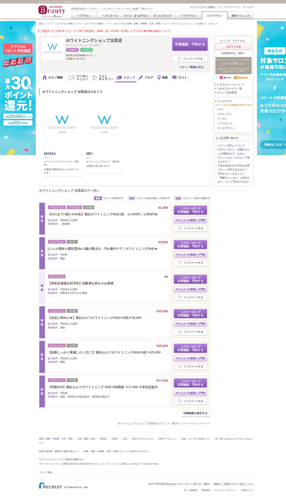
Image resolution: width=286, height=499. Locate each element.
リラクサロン (189, 15)
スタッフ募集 (46, 472)
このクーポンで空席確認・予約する (190, 210)
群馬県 (103, 439)
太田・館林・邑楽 (86, 439)
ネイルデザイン (225, 128)
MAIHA (50, 154)
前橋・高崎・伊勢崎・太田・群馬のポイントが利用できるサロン (116, 451)
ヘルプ (250, 7)
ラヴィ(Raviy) (145, 464)
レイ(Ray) (133, 464)
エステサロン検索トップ (207, 7)
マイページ (233, 7)
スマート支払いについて (231, 145)
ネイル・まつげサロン (136, 15)
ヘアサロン (84, 15)
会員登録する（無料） (233, 53)
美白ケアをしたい (168, 439)
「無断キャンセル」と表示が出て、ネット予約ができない (234, 179)
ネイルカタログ (162, 15)
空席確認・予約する (190, 44)
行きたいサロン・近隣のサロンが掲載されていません (234, 151)
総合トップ (44, 23)
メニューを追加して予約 (191, 220)
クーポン (222, 118)
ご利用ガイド (247, 490)
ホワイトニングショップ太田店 (94, 40)
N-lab (155, 464)
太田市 (114, 439)
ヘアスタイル (110, 15)
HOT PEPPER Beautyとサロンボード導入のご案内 (179, 484)
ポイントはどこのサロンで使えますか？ (234, 159)
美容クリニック (240, 15)
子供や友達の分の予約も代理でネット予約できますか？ (234, 167)
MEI (89, 154)
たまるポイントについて (230, 84)
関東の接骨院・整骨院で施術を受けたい (59, 451)
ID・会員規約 (191, 490)
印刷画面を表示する (195, 413)
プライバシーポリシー (225, 490)
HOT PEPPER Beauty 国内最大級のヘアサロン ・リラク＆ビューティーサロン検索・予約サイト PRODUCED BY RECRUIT (52, 11)
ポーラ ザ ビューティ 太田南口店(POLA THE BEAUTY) (67, 464)
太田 (125, 439)
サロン (221, 109)
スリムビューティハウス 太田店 (111, 464)
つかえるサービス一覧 (229, 88)
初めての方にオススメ (143, 439)
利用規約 (205, 490)
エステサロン (215, 15)
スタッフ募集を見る (192, 67)
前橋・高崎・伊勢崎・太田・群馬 (56, 439)
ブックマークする (193, 58)
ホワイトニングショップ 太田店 (188, 23)
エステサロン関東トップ (96, 23)
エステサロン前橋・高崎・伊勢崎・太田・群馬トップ (140, 23)
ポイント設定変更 (227, 92)
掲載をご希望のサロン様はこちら (233, 484)
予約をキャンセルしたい (231, 173)
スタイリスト (224, 114)
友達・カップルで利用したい (195, 439)
